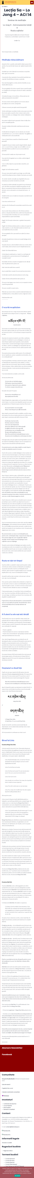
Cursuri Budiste (7, 1105)
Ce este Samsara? (10, 1158)
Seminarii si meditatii (9, 1109)
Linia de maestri (6, 1084)
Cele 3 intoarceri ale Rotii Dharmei (14, 1166)
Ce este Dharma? (10, 1162)
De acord (17, 1175)
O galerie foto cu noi (7, 1088)
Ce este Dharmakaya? (11, 1164)
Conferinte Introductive (9, 1103)
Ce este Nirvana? (10, 1160)
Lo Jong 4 (4, 6)
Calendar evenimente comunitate (11, 1092)
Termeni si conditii (7, 1142)
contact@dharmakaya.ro (12, 1126)
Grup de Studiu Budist (8, 1078)
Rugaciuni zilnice (7, 1150)
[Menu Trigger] (32, 2)
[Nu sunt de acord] (32, 1172)
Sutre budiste (7, 1107)
